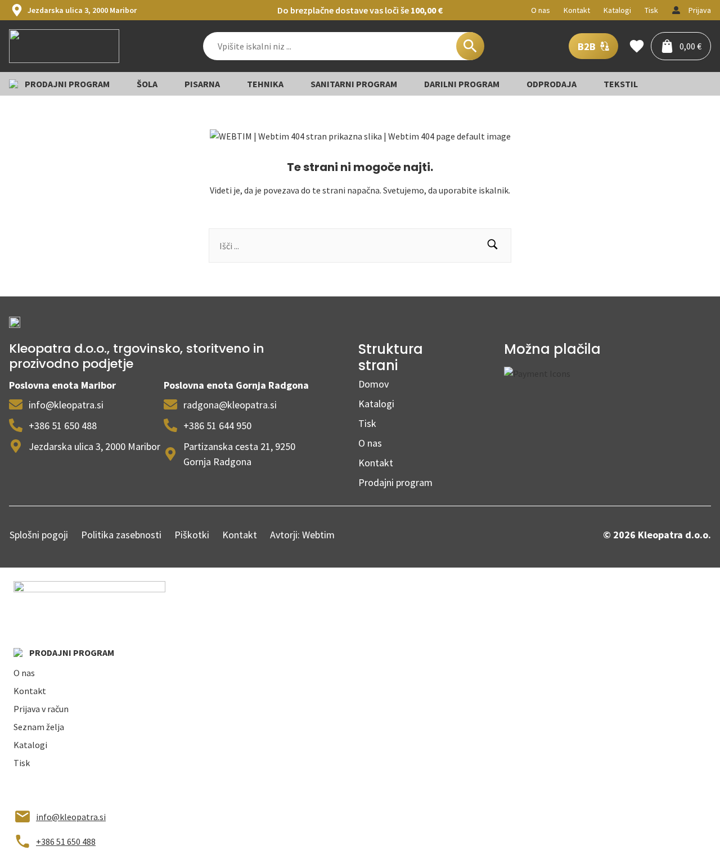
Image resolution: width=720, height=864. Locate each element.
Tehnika (265, 83)
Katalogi (376, 403)
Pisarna (202, 83)
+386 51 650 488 (66, 841)
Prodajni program (395, 482)
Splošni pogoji (39, 534)
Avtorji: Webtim (302, 534)
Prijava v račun (41, 708)
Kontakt (375, 462)
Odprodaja (551, 83)
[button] (492, 245)
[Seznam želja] (631, 46)
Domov (373, 383)
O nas (370, 442)
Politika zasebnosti (121, 534)
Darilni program (462, 83)
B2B (587, 46)
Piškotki (191, 534)
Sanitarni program (353, 83)
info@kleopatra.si (71, 816)
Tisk (367, 423)
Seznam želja (39, 726)
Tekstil (621, 83)
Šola (147, 83)
